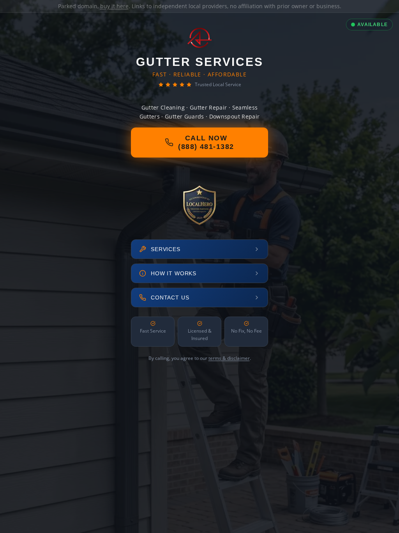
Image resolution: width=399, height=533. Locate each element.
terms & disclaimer (229, 358)
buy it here (114, 6)
